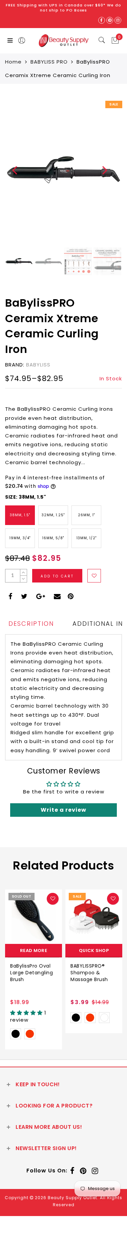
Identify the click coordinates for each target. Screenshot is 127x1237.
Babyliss (38, 364)
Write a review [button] (63, 810)
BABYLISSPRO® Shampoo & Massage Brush (89, 972)
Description (31, 623)
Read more (33, 950)
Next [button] (101, 173)
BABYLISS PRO (49, 61)
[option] (63, 170)
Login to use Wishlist (94, 575)
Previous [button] (11, 174)
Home (13, 61)
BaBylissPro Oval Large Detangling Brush (31, 972)
